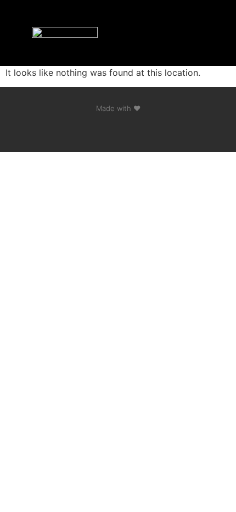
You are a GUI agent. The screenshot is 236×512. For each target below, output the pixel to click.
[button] (184, 33)
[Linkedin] (118, 130)
